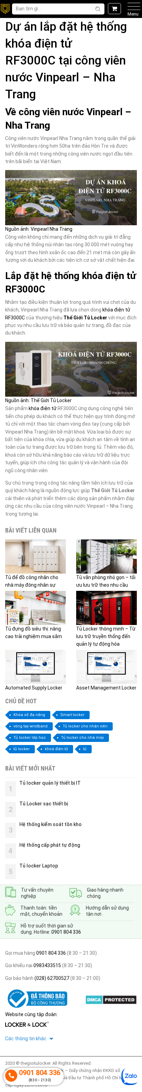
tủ (85, 749)
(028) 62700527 (51, 978)
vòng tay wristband (30, 726)
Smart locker (72, 715)
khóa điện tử (43, 408)
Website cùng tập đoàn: (31, 1014)
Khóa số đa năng (29, 715)
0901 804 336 (66, 932)
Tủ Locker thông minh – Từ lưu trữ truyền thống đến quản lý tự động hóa (105, 636)
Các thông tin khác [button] (26, 1038)
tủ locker (21, 749)
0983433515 (46, 965)
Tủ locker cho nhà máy (82, 737)
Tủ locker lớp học (29, 737)
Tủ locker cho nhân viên (85, 726)
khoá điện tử (56, 749)
